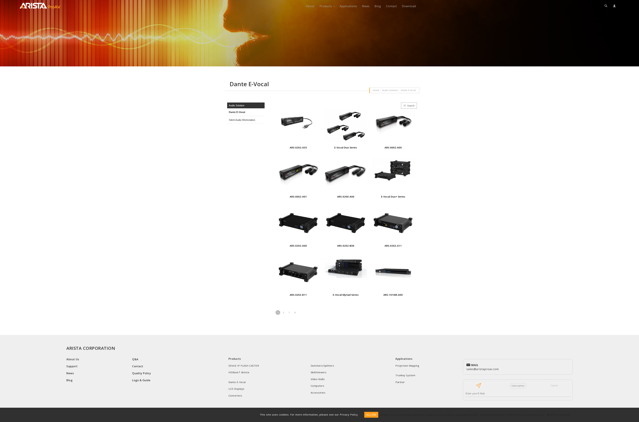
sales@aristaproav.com (482, 367)
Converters (235, 395)
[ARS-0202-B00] (345, 221)
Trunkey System (405, 375)
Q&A (135, 359)
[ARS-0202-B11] (298, 271)
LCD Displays (236, 388)
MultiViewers (318, 372)
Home (376, 90)
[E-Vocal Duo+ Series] (393, 169)
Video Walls (318, 379)
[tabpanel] (319, 33)
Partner (400, 382)
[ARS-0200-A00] (345, 171)
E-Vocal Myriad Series (346, 294)
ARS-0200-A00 (345, 196)
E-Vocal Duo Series (345, 147)
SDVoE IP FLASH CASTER (243, 365)
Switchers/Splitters (322, 365)
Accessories (318, 392)
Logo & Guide (141, 380)
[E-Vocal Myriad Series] (345, 266)
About (310, 6)
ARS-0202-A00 (298, 245)
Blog (378, 6)
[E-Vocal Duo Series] (345, 125)
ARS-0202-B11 (298, 294)
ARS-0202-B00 (345, 245)
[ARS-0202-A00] (298, 221)
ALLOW (371, 415)
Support (72, 366)
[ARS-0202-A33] (298, 122)
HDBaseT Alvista (238, 372)
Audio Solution (390, 90)
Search (411, 105)
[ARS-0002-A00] (393, 121)
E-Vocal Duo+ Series (393, 196)
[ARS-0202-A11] (393, 221)
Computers (317, 385)
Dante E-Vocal (408, 90)
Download (409, 6)
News (366, 6)
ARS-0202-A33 (298, 147)
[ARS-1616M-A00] (393, 269)
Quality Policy (141, 373)
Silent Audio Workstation (242, 119)
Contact (391, 6)
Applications (348, 6)
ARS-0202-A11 (393, 245)
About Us (72, 359)
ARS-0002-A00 (393, 147)
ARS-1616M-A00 (393, 294)
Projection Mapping (407, 365)
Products (326, 6)
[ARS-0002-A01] (298, 171)
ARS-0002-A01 (298, 196)
